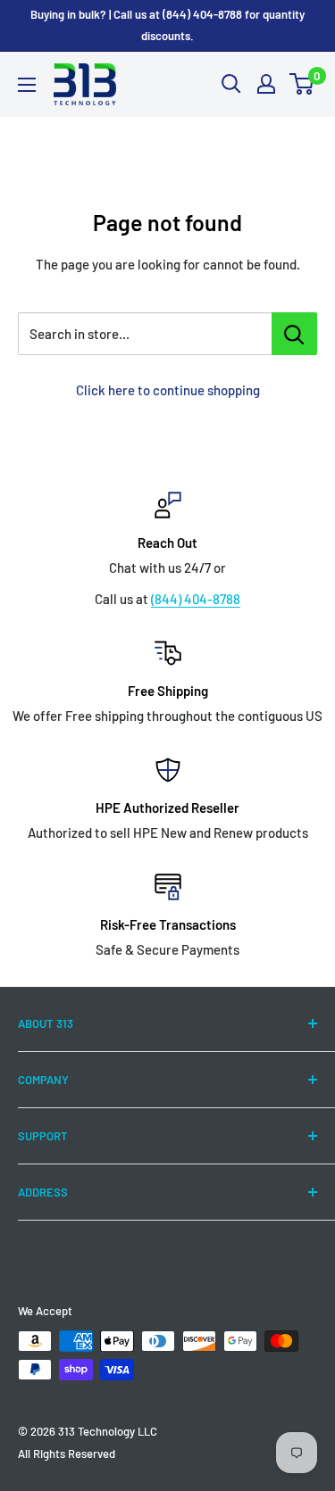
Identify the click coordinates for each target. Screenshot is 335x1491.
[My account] (266, 84)
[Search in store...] (294, 333)
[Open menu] (27, 85)
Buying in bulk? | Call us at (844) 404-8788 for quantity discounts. (167, 25)
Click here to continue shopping (168, 390)
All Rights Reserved (66, 1453)
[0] (302, 84)
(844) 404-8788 (195, 599)
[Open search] (231, 84)
